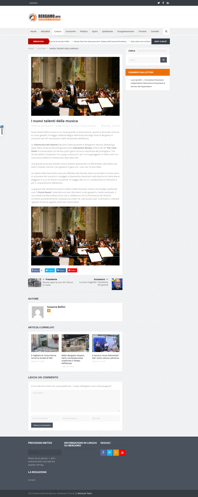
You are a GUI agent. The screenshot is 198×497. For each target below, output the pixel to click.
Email (117, 126)
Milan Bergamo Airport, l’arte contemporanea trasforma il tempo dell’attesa (73, 359)
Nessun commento (88, 126)
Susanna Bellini (47, 126)
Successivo (99, 279)
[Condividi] (2, 130)
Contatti (33, 3)
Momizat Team (85, 493)
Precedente (51, 279)
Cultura (57, 31)
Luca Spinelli (136, 80)
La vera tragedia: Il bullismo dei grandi (93, 283)
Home (33, 31)
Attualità (45, 31)
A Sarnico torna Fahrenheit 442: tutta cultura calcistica (105, 356)
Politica (84, 31)
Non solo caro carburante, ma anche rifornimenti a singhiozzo (141, 41)
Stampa (107, 126)
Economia (71, 31)
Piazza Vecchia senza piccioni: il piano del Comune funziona (83, 41)
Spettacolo (107, 31)
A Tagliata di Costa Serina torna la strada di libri (43, 356)
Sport (95, 31)
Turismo (142, 31)
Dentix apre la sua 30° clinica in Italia (58, 283)
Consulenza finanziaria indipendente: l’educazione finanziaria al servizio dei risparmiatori (148, 83)
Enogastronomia (125, 31)
